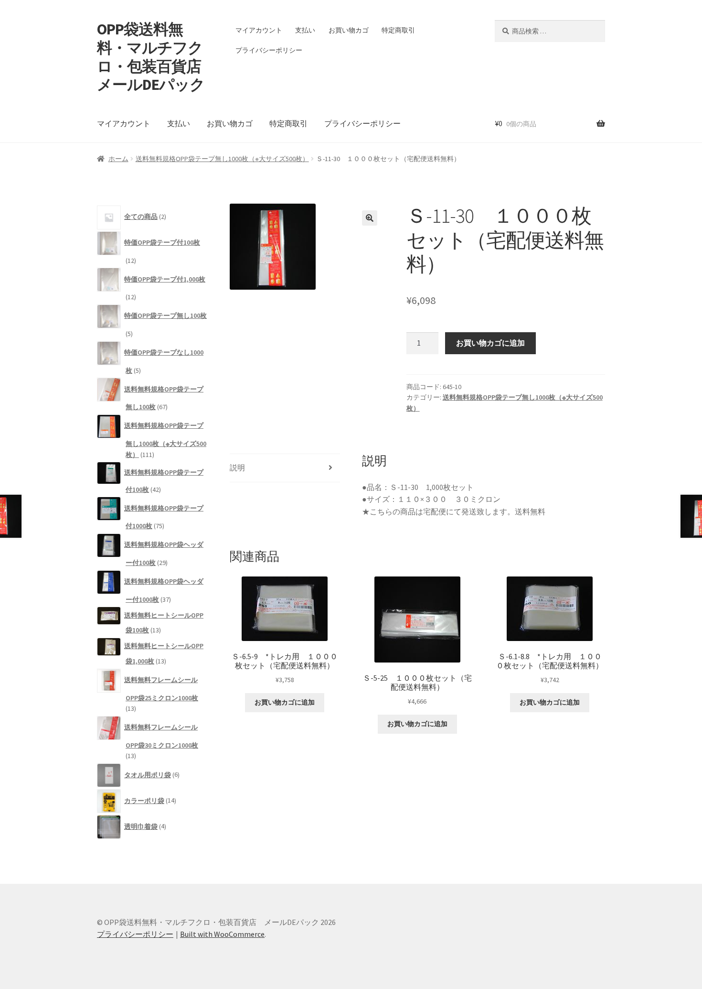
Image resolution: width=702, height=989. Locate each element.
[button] (369, 218)
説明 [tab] (237, 467)
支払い (305, 30)
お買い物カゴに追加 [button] (285, 702)
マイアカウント (258, 30)
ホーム (118, 158)
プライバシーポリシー (268, 50)
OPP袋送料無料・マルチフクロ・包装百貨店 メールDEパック (156, 57)
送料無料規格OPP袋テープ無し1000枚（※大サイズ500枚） (222, 158)
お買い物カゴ (349, 30)
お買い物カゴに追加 (490, 343)
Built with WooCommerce (222, 934)
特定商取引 (398, 30)
